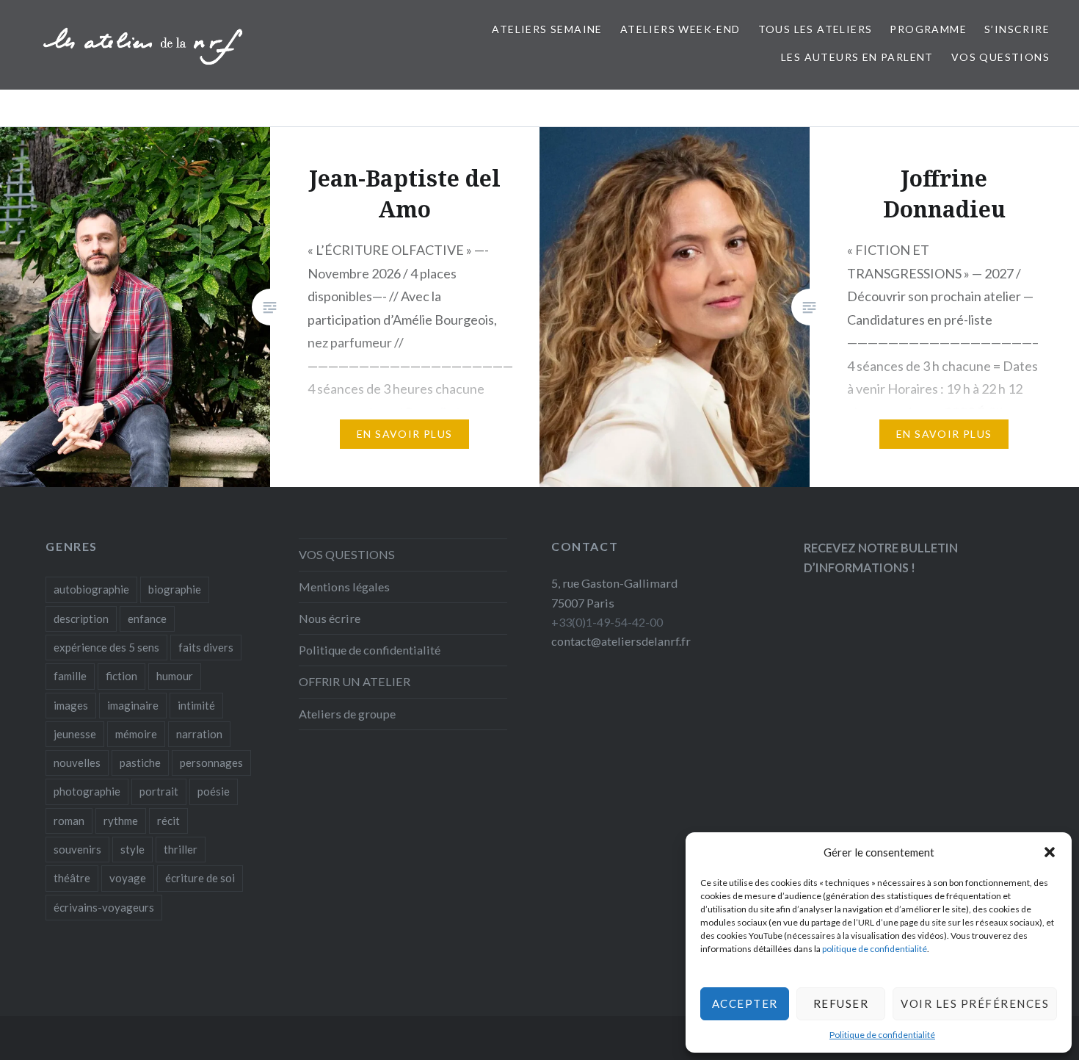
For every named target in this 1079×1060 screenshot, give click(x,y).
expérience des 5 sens (106, 647)
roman (69, 820)
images (71, 705)
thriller (180, 849)
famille (70, 675)
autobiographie (91, 589)
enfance (147, 618)
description (81, 618)
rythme (120, 820)
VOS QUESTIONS (1000, 57)
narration (199, 733)
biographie (174, 589)
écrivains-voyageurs (104, 907)
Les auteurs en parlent (857, 57)
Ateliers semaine (547, 29)
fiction (121, 675)
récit (168, 820)
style (132, 849)
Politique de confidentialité (882, 1034)
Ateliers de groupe (347, 714)
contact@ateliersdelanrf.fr (621, 641)
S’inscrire (1017, 29)
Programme (928, 29)
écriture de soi (200, 877)
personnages (211, 762)
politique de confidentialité (874, 948)
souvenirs (77, 849)
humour (174, 675)
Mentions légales (344, 587)
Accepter (745, 1003)
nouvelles (77, 762)
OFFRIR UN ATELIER (354, 681)
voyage (127, 877)
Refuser (841, 1003)
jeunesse (75, 733)
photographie (87, 791)
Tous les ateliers (815, 29)
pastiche (140, 762)
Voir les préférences (975, 1003)
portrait (158, 791)
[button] (1049, 852)
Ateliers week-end (680, 29)
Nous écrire (329, 618)
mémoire (136, 733)
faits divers (205, 647)
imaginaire (133, 705)
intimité (196, 705)
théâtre (72, 877)
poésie (213, 791)
